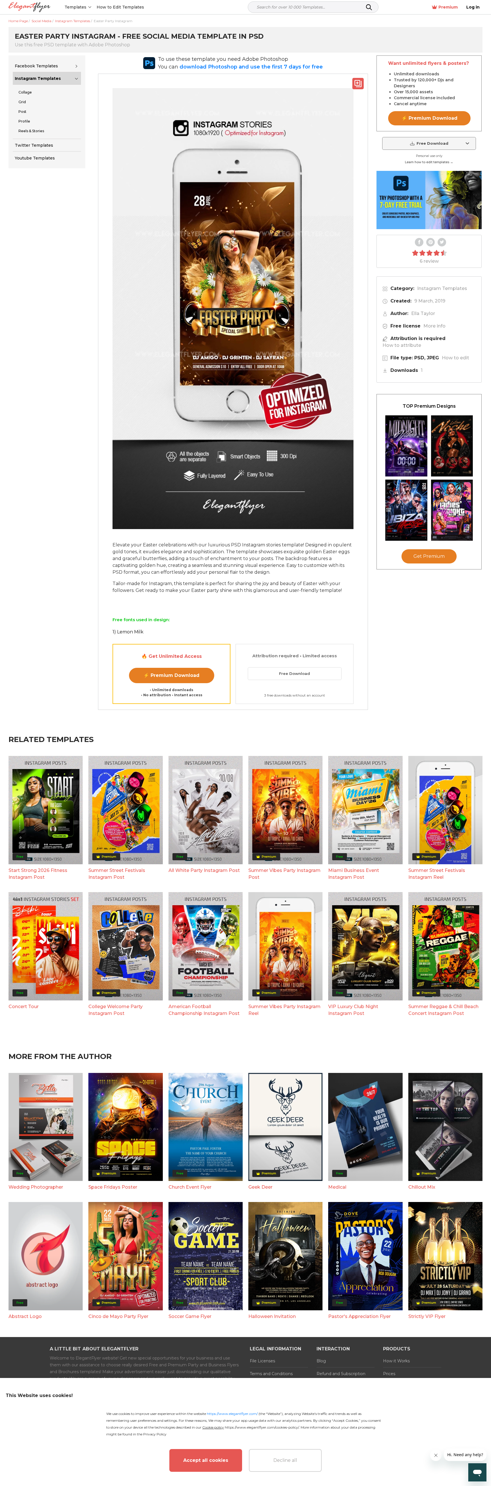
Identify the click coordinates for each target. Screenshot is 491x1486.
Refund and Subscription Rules (341, 1377)
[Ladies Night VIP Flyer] (452, 510)
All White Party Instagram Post (204, 870)
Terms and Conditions (271, 1373)
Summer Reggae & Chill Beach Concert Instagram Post (443, 1010)
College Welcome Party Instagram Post (115, 1010)
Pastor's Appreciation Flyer (359, 1316)
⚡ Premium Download (171, 675)
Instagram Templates (38, 78)
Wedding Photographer (36, 1187)
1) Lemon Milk (128, 632)
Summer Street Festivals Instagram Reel (436, 874)
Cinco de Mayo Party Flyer (118, 1316)
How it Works (396, 1360)
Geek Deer (260, 1187)
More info (434, 326)
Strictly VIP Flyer (427, 1316)
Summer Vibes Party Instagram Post (284, 874)
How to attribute (401, 345)
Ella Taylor (423, 313)
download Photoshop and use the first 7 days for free (251, 67)
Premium (448, 7)
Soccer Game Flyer (189, 1316)
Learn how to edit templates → (429, 162)
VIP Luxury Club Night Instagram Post (353, 1010)
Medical (337, 1187)
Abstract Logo (25, 1316)
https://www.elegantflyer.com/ (232, 1414)
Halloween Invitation (272, 1316)
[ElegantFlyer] (29, 7)
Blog (321, 1360)
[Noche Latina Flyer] (452, 445)
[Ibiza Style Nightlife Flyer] (406, 510)
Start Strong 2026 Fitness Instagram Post (38, 874)
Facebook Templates (36, 66)
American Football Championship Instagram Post (204, 1010)
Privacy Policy (155, 1434)
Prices (389, 1373)
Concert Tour (24, 1006)
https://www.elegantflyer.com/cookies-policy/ (262, 1427)
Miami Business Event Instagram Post (353, 874)
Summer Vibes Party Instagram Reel (284, 1010)
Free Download (294, 673)
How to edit (455, 357)
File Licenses (262, 1360)
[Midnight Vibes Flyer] (406, 445)
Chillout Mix (421, 1187)
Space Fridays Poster (112, 1187)
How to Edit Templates (120, 7)
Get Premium (429, 556)
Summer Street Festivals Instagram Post (116, 874)
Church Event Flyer (189, 1187)
